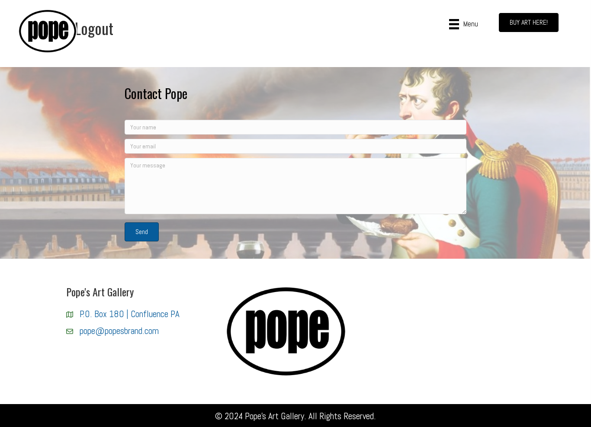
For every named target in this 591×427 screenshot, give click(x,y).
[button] (142, 231)
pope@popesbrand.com (119, 331)
